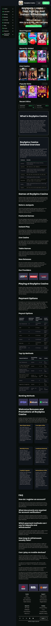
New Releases (27, 600)
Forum (5, 28)
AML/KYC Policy (43, 613)
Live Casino (6, 11)
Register (46, 3)
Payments (6, 31)
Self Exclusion (43, 600)
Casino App (6, 22)
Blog (5, 25)
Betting (5, 14)
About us (27, 613)
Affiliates (27, 609)
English (43, 618)
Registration (43, 602)
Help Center (43, 596)
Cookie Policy (43, 611)
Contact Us (43, 598)
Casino (5, 8)
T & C (43, 609)
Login (39, 3)
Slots (27, 596)
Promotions (27, 611)
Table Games (27, 602)
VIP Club (6, 20)
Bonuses (6, 17)
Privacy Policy (43, 608)
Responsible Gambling (7, 34)
